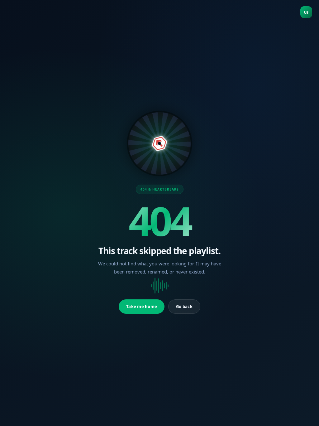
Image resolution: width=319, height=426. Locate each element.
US (306, 12)
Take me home (141, 306)
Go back (184, 306)
